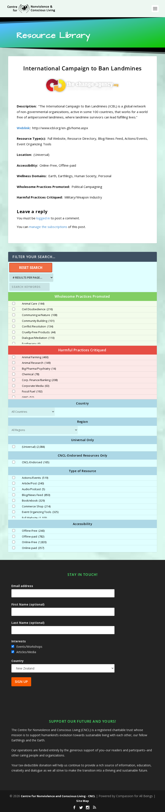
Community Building (38, 321)
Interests (18, 641)
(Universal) (33, 447)
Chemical (30, 374)
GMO (28, 397)
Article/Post (33, 483)
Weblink (23, 128)
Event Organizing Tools (40, 512)
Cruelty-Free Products (38, 332)
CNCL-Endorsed (35, 462)
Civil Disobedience (37, 309)
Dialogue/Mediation (38, 338)
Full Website (34, 518)
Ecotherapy (31, 344)
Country (17, 661)
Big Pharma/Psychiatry (39, 368)
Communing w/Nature (39, 315)
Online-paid (33, 548)
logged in (43, 218)
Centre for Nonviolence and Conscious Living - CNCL (58, 796)
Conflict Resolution (37, 326)
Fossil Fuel (32, 391)
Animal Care (33, 303)
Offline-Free (33, 531)
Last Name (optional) (27, 623)
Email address (22, 586)
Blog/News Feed (36, 495)
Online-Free (34, 542)
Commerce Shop (36, 506)
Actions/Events (35, 478)
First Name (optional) (27, 604)
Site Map (82, 801)
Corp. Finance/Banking (40, 380)
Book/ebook (33, 500)
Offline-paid (33, 536)
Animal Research (36, 363)
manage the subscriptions (48, 227)
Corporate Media (35, 386)
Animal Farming (35, 357)
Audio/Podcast (33, 489)
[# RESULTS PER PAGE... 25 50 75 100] (30, 277)
